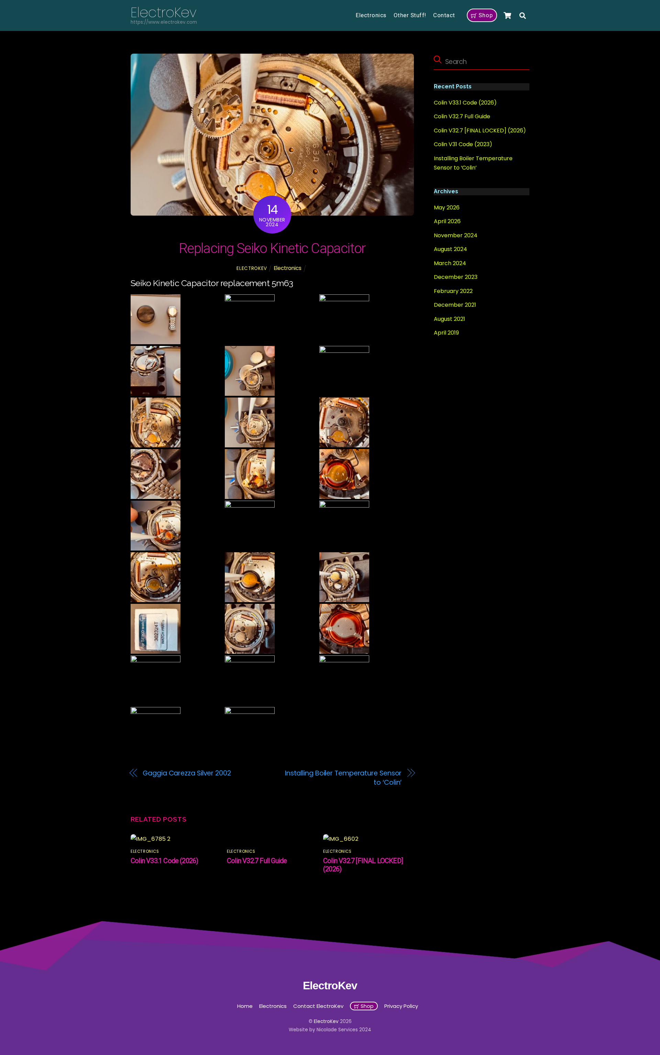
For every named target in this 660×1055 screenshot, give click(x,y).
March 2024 (450, 263)
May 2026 (447, 207)
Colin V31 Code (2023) (463, 144)
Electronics (371, 15)
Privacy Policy (401, 1006)
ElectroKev (251, 268)
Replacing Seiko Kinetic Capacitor (272, 248)
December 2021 (455, 305)
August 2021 (449, 319)
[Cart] (507, 15)
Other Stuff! (410, 15)
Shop (485, 15)
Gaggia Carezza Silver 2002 (187, 773)
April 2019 (446, 333)
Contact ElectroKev (318, 1006)
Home (245, 1006)
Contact (444, 15)
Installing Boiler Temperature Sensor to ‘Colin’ (343, 778)
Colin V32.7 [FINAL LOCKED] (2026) (480, 130)
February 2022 (453, 291)
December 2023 (455, 277)
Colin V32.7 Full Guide (257, 861)
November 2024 (455, 235)
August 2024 (450, 249)
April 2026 (447, 222)
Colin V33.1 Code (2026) (164, 861)
